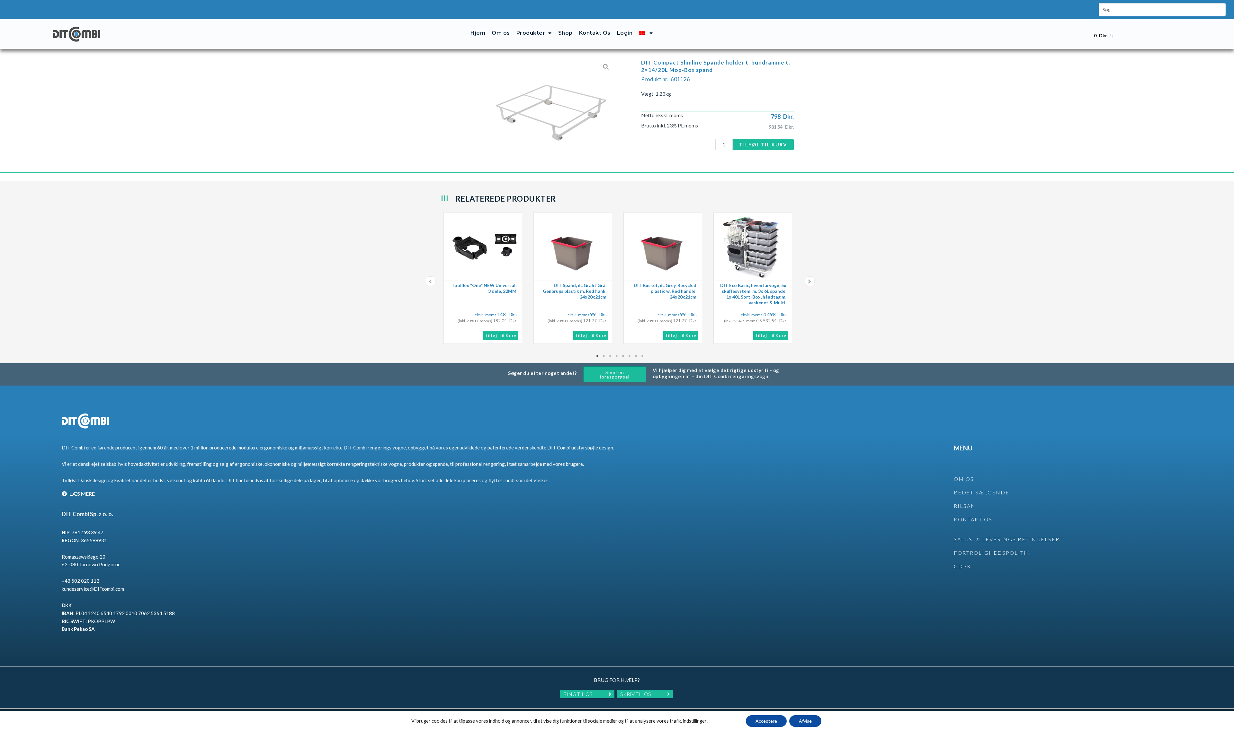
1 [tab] (598, 356)
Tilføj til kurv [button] (501, 335)
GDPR (962, 566)
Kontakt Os (595, 33)
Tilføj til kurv (763, 144)
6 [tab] (630, 356)
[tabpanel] (485, 278)
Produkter (530, 33)
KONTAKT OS (973, 519)
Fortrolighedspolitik (992, 553)
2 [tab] (604, 356)
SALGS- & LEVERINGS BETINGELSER (1007, 539)
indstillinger (695, 721)
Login (625, 33)
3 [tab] (610, 356)
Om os (501, 33)
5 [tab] (623, 356)
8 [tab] (642, 356)
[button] (430, 281)
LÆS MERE (81, 494)
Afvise (805, 721)
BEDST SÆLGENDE (981, 492)
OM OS (964, 479)
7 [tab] (636, 356)
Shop (565, 33)
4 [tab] (617, 356)
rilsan (965, 506)
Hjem (477, 33)
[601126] (551, 106)
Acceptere (766, 721)
